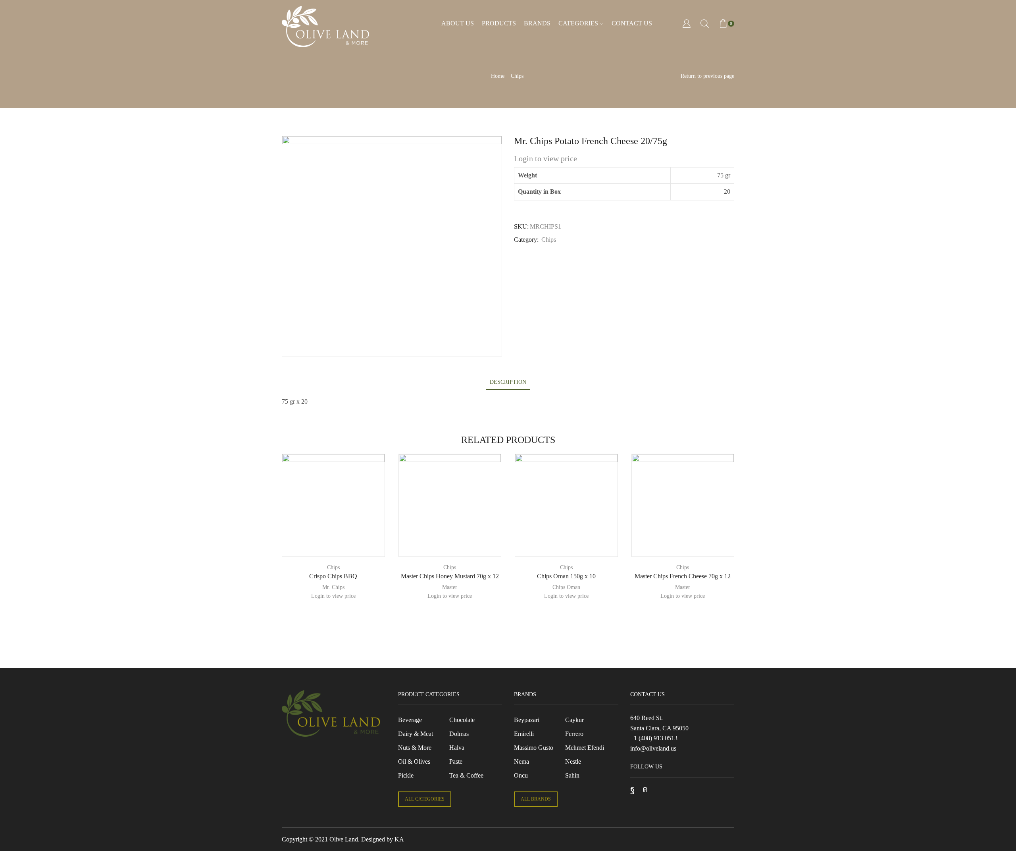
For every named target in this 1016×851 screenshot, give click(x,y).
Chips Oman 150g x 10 (566, 576)
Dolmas (459, 733)
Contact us (632, 23)
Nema (521, 761)
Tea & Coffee (466, 775)
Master (449, 587)
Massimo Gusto (533, 747)
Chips (517, 76)
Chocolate (462, 719)
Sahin (572, 775)
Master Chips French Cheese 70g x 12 (683, 576)
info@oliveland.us (653, 748)
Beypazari (526, 719)
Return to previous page (707, 76)
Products (499, 23)
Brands (537, 23)
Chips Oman (566, 587)
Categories (578, 23)
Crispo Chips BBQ (333, 576)
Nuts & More (414, 747)
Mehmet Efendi (584, 747)
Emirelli (524, 733)
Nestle (573, 761)
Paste (455, 761)
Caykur (574, 719)
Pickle (406, 775)
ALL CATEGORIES (424, 799)
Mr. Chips (333, 587)
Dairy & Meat (415, 733)
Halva (456, 747)
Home (497, 76)
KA (399, 839)
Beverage (410, 719)
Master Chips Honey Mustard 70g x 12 (450, 576)
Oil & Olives (414, 761)
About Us (457, 23)
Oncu (521, 775)
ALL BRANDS (536, 799)
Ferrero (574, 733)
